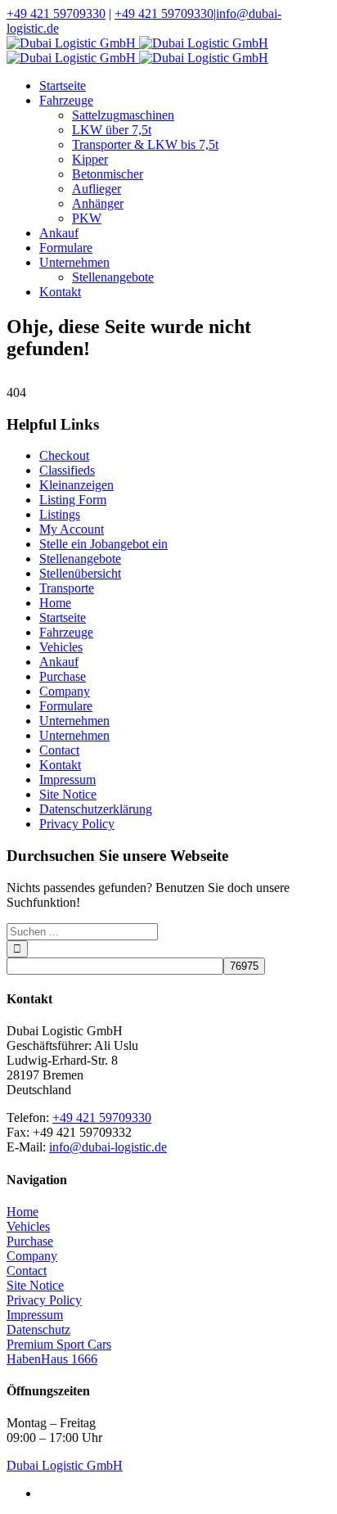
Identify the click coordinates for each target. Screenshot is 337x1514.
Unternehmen (74, 721)
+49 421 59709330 (56, 13)
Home (55, 603)
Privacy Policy (77, 824)
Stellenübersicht (80, 573)
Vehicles (61, 647)
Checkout (64, 455)
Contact (59, 750)
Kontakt (60, 765)
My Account (71, 529)
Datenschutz (38, 1329)
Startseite (62, 617)
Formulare (65, 706)
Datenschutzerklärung (95, 809)
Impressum (67, 779)
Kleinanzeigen (76, 485)
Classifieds (67, 470)
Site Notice (68, 794)
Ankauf (59, 662)
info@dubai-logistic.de (108, 1147)
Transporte (66, 588)
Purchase (62, 676)
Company (64, 691)
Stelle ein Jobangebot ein (103, 544)
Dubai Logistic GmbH (65, 1465)
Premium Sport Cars (59, 1344)
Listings (59, 514)
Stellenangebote (80, 558)
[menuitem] (184, 86)
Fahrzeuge (66, 632)
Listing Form (72, 500)
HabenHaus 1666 (52, 1359)
